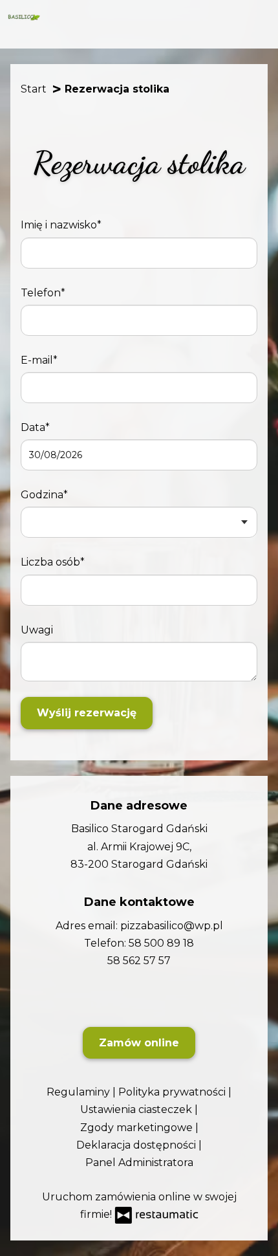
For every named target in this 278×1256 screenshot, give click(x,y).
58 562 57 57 (139, 960)
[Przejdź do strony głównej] (24, 17)
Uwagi (37, 630)
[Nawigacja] (259, 16)
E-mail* (39, 360)
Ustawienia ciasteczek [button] (137, 1109)
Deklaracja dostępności (137, 1145)
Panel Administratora (139, 1162)
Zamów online (139, 1043)
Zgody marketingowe (137, 1127)
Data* (35, 427)
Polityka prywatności (173, 1092)
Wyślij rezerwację (86, 713)
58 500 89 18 (161, 943)
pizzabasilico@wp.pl (171, 926)
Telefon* (43, 293)
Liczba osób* (53, 562)
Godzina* (44, 495)
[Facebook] (138, 997)
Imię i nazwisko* (61, 225)
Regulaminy (79, 1092)
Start (34, 89)
